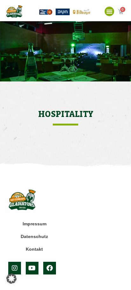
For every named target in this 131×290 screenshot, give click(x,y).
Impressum (34, 223)
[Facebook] (49, 268)
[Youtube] (32, 268)
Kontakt (34, 249)
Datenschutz (34, 236)
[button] (109, 11)
